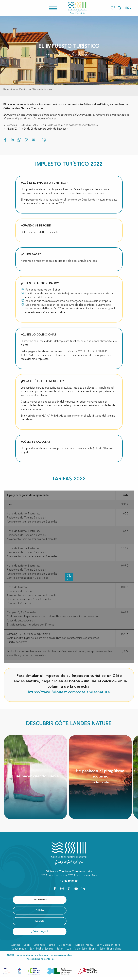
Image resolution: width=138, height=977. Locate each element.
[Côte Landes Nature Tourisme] (77, 8)
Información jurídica (61, 955)
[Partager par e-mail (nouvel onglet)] (33, 140)
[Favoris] (113, 8)
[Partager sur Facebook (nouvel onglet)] (5, 140)
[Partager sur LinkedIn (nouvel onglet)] (12, 140)
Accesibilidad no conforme (41, 959)
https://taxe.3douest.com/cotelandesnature (69, 692)
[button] (119, 8)
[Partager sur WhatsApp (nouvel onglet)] (19, 140)
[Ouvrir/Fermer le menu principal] (57, 8)
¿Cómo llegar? (39, 931)
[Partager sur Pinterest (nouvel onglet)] (26, 140)
